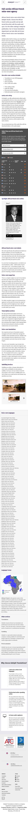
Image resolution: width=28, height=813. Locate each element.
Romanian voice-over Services (8, 533)
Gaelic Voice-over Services (7, 471)
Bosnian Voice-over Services (7, 438)
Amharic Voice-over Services (7, 428)
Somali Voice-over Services (7, 539)
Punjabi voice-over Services (7, 531)
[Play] (8, 236)
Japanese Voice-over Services (8, 496)
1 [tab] (9, 161)
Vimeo (17, 777)
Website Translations (5, 786)
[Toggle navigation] (3, 2)
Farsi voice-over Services (7, 463)
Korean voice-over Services (7, 501)
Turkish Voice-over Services (7, 556)
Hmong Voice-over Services (7, 486)
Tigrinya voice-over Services (7, 554)
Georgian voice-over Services (8, 473)
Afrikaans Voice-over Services (8, 423)
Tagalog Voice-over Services (7, 546)
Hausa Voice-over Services (7, 481)
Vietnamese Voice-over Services (8, 561)
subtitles (13, 64)
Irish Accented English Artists (7, 493)
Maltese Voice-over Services (7, 514)
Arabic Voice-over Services (7, 429)
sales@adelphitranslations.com (16, 756)
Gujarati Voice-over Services (7, 478)
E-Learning (4, 782)
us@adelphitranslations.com (16, 765)
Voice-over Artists (5, 791)
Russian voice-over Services (7, 534)
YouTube (17, 781)
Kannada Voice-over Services (8, 498)
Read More (9, 238)
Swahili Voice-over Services (7, 543)
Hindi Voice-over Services (7, 484)
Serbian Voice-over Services (7, 536)
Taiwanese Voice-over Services (8, 548)
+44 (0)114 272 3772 (14, 754)
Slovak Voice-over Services (7, 538)
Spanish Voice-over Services (7, 541)
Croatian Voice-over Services (8, 451)
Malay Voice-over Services (7, 513)
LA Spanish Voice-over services (8, 506)
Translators (4, 794)
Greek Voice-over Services (7, 476)
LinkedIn (17, 779)
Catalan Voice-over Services (7, 448)
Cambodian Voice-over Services (8, 444)
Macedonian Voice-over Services (8, 511)
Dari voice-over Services (6, 456)
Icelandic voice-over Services (8, 489)
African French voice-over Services (9, 419)
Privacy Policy (17, 786)
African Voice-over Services (7, 421)
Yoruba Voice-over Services (7, 565)
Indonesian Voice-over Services (8, 491)
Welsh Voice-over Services (7, 563)
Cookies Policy (17, 789)
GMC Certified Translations (6, 784)
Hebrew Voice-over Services (7, 483)
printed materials (19, 63)
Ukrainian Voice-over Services (8, 558)
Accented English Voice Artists (8, 417)
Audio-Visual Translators (6, 793)
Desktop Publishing (5, 781)
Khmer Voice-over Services (7, 499)
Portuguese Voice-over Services (8, 529)
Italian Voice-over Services (7, 494)
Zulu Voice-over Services (7, 566)
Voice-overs (4, 779)
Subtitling (3, 777)
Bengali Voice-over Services (7, 436)
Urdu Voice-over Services (7, 559)
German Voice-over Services (7, 474)
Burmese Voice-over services (8, 443)
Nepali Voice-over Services (7, 524)
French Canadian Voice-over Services (10, 468)
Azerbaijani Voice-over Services (8, 434)
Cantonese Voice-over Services (8, 446)
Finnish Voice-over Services (7, 464)
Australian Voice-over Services (8, 433)
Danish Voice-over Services (7, 454)
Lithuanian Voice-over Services (8, 509)
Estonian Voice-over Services (8, 461)
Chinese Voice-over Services (7, 449)
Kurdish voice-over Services (7, 503)
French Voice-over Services (7, 469)
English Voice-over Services (7, 459)
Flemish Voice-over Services (7, 466)
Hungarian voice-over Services (8, 488)
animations (11, 63)
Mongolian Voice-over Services (8, 523)
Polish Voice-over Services (7, 528)
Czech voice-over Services (7, 453)
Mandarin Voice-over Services (8, 516)
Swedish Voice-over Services (8, 544)
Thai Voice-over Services (7, 551)
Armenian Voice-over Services (8, 431)
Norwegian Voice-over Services (8, 526)
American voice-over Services (8, 426)
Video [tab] (22, 161)
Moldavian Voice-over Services (8, 521)
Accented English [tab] (17, 161)
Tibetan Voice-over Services (7, 553)
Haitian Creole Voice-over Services (9, 479)
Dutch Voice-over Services (7, 458)
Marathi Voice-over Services (7, 518)
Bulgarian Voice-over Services (8, 441)
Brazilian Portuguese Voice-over (8, 439)
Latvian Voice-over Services (7, 508)
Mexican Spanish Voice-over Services (9, 519)
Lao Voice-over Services (6, 504)
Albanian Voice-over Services (8, 424)
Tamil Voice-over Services (7, 549)
